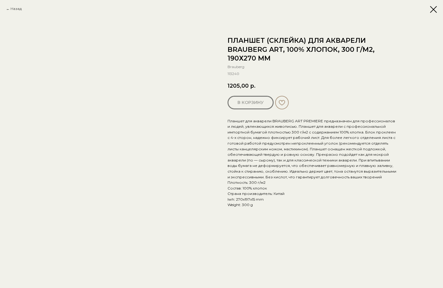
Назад (16, 8)
